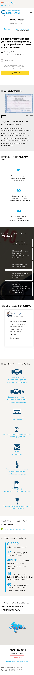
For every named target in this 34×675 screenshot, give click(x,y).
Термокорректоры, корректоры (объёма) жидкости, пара (17, 490)
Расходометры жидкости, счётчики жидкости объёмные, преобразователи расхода (17, 399)
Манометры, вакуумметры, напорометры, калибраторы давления (17, 435)
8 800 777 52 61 (17, 20)
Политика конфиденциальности (17, 662)
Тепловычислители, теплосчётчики (17, 418)
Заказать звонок (17, 657)
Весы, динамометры (17, 453)
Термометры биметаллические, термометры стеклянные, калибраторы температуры (17, 471)
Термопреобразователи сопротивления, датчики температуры (17, 507)
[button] (23, 627)
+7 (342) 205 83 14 (17, 650)
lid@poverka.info (5, 5)
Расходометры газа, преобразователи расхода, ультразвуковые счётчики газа (17, 379)
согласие (21, 66)
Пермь (13, 2)
